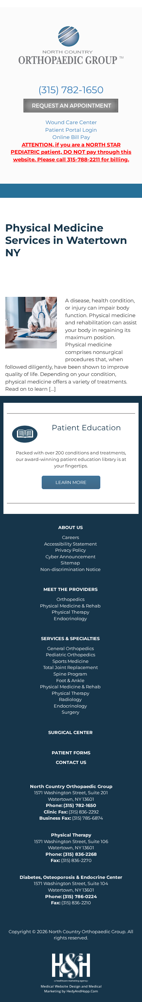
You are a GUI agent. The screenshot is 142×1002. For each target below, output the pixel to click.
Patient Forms (71, 752)
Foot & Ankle (70, 680)
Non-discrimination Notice (70, 569)
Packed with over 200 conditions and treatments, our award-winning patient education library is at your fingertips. (71, 459)
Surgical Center (70, 732)
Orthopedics (70, 599)
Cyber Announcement (70, 556)
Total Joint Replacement (70, 667)
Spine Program (70, 674)
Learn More (71, 482)
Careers (70, 537)
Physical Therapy (70, 612)
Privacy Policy (70, 550)
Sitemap (70, 562)
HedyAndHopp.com (82, 991)
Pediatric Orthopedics (70, 654)
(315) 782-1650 (71, 90)
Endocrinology (70, 618)
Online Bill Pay (71, 137)
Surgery (70, 712)
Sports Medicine (70, 661)
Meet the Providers (70, 589)
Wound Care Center (71, 122)
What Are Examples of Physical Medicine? (55, 279)
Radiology (70, 699)
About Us (70, 527)
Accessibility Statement (70, 544)
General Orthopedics (70, 648)
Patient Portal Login (71, 130)
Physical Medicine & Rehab (70, 605)
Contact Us (71, 762)
